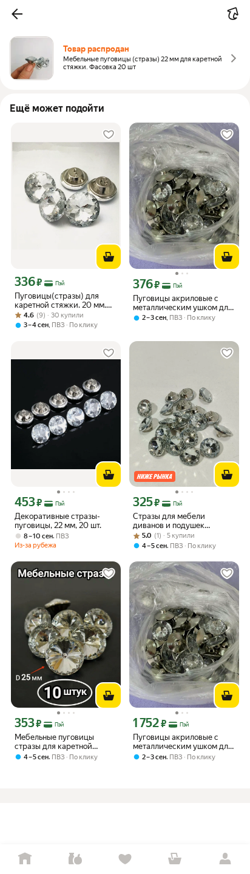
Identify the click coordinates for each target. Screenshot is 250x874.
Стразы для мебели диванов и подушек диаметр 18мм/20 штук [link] (175, 521)
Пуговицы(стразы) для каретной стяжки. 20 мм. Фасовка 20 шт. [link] (60, 300)
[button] (17, 14)
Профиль (225, 859)
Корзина (175, 859)
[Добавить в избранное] (108, 134)
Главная (25, 859)
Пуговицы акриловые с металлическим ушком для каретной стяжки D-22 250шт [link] (182, 742)
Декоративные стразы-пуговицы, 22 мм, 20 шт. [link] (58, 521)
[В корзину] (108, 256)
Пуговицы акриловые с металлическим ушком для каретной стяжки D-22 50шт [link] (182, 303)
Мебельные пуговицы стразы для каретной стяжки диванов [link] (54, 742)
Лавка (75, 859)
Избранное (125, 859)
